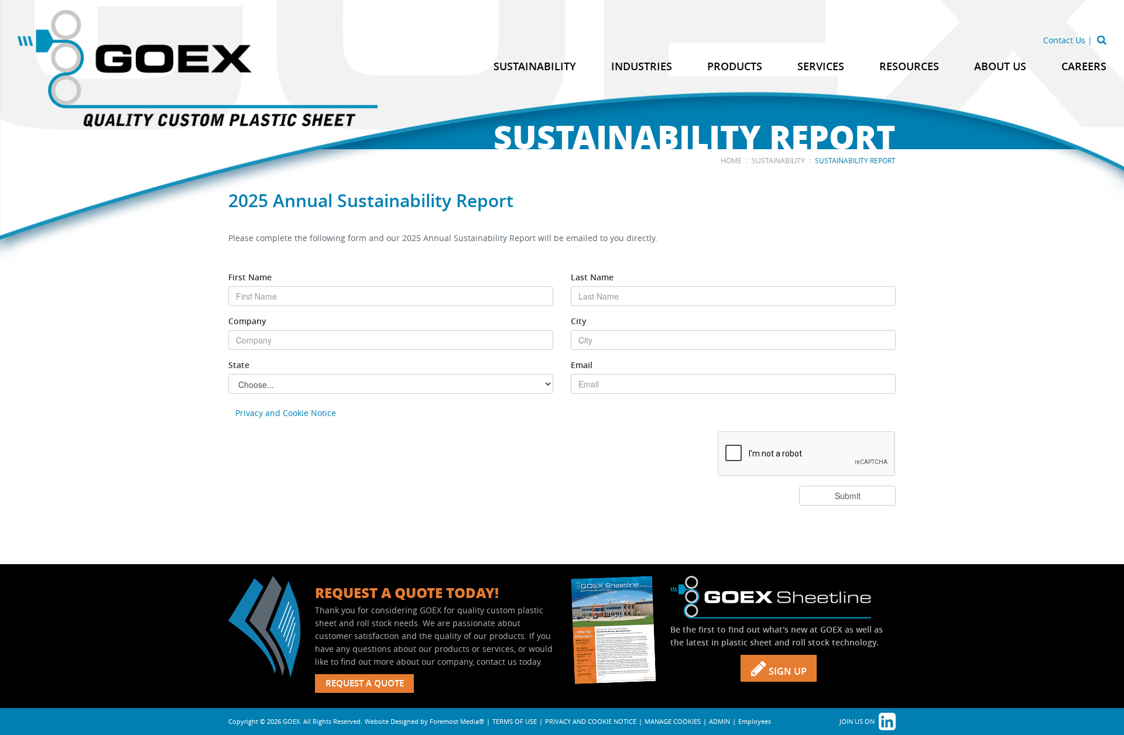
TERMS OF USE (514, 721)
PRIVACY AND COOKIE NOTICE (590, 721)
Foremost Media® (457, 721)
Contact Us (1064, 40)
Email (581, 364)
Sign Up (786, 671)
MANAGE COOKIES (673, 721)
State (238, 364)
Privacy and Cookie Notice (285, 412)
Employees (754, 721)
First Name (250, 277)
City (579, 321)
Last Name (592, 277)
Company (247, 321)
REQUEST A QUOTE (364, 683)
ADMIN (719, 721)
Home (731, 160)
